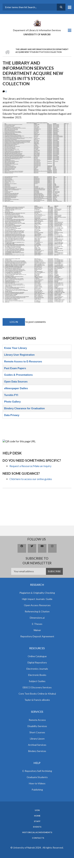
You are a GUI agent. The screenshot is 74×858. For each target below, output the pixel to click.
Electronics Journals (37, 668)
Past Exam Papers (15, 368)
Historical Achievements (37, 832)
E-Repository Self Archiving (37, 770)
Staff (37, 821)
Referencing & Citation (37, 611)
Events (37, 827)
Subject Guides (37, 681)
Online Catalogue (37, 656)
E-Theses (37, 623)
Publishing (37, 789)
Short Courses (37, 732)
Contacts (38, 838)
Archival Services (37, 744)
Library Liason (37, 738)
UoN (37, 810)
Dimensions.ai (37, 617)
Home (37, 816)
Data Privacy (11, 415)
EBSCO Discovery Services (37, 687)
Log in (14, 321)
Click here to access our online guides (30, 479)
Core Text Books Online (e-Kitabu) (37, 693)
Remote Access (37, 719)
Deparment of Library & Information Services (37, 30)
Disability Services (37, 726)
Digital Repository (37, 662)
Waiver (37, 630)
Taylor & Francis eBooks (37, 699)
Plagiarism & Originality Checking (37, 592)
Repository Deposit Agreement (37, 636)
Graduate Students (37, 777)
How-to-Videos (37, 783)
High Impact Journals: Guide (37, 598)
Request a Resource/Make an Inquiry (30, 466)
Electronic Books (37, 674)
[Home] (37, 22)
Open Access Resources (37, 605)
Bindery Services (37, 751)
